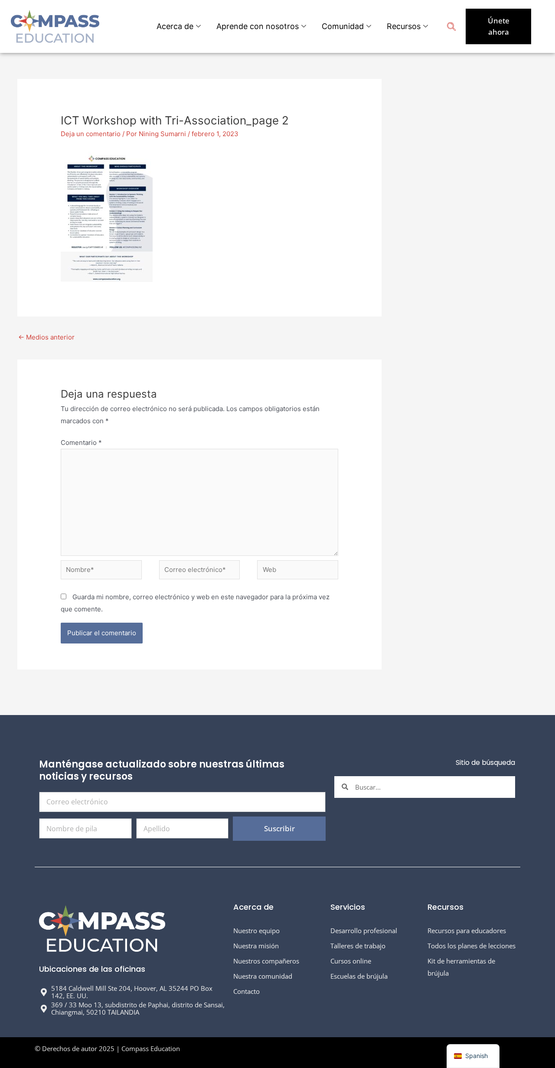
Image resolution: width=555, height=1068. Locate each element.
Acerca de (175, 26)
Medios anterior (46, 337)
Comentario (81, 442)
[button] (451, 28)
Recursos (404, 26)
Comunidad (343, 26)
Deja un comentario (91, 134)
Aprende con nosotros (257, 26)
